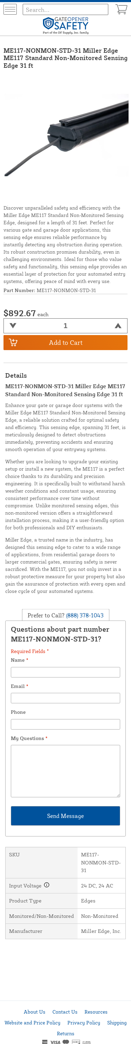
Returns (65, 1033)
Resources (96, 1012)
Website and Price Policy (32, 1022)
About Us (34, 1012)
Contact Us (65, 1012)
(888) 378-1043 (84, 614)
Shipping (117, 1022)
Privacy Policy (83, 1022)
